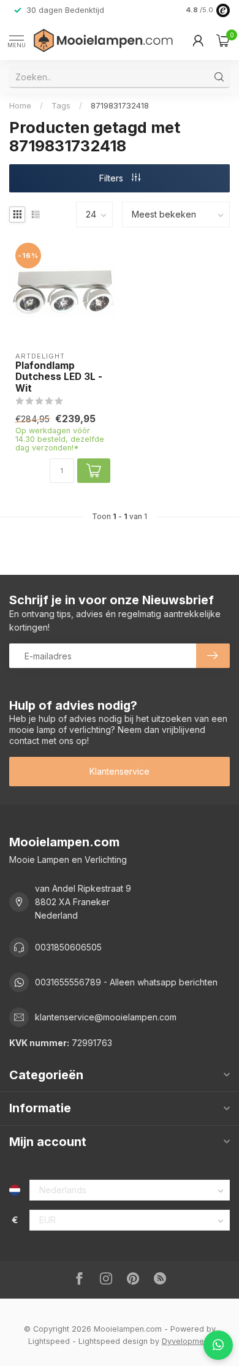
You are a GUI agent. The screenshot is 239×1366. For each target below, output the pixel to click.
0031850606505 (68, 947)
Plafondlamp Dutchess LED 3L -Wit (58, 377)
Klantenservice (119, 771)
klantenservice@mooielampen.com (105, 1017)
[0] (223, 40)
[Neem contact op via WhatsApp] (218, 1345)
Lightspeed (49, 1341)
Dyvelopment (186, 1341)
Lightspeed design (113, 1341)
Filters (112, 178)
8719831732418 (120, 105)
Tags (60, 105)
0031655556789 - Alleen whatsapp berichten (126, 982)
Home (20, 105)
